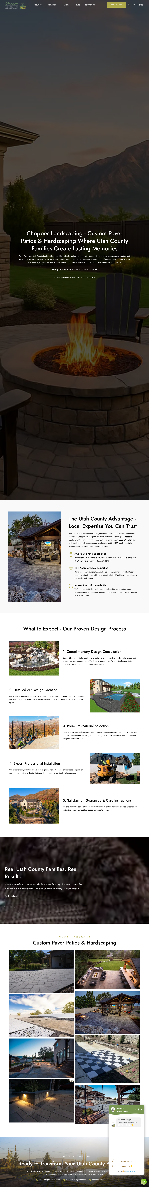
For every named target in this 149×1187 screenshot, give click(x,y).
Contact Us (90, 5)
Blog (78, 5)
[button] (5, 907)
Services (52, 5)
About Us (38, 5)
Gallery (65, 5)
